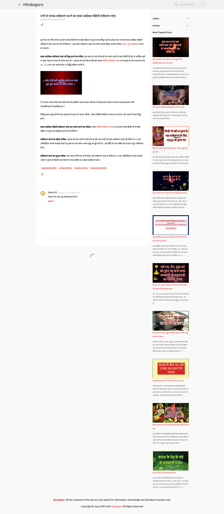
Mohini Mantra (65, 168)
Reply (51, 201)
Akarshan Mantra (48, 168)
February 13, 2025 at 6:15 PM (68, 192)
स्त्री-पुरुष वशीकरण (130, 44)
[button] (42, 25)
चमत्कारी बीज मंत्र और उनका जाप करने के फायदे (168, 381)
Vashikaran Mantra (98, 168)
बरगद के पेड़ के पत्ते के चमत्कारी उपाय (164, 473)
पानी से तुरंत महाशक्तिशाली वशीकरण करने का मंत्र (168, 107)
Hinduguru (33, 4)
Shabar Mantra (81, 168)
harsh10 (52, 192)
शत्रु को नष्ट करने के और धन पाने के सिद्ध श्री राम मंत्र (170, 193)
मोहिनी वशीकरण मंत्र (111, 60)
